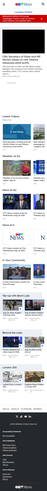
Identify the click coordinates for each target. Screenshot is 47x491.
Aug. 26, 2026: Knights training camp (12, 314)
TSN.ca (5, 465)
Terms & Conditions (9, 448)
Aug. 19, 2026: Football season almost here (34, 314)
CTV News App (26, 409)
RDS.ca (5, 479)
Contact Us (15, 409)
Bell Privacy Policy (9, 445)
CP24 (5, 459)
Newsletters (37, 409)
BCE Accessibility (9, 436)
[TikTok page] (21, 416)
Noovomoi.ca (7, 477)
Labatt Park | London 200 (12, 385)
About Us (6, 409)
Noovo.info (6, 474)
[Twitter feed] (17, 416)
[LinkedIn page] (30, 416)
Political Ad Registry (10, 450)
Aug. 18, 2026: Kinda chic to (33, 351)
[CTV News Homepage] (23, 4)
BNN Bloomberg (8, 462)
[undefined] (17, 137)
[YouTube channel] (25, 416)
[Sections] (4, 4)
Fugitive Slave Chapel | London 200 (34, 385)
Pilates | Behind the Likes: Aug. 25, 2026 (11, 351)
